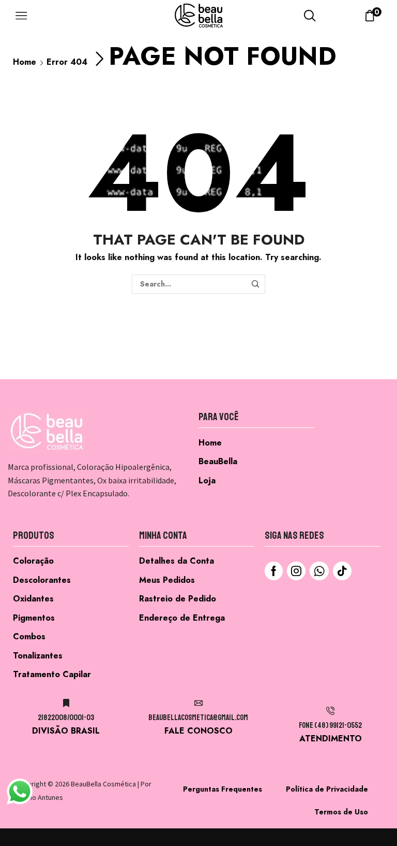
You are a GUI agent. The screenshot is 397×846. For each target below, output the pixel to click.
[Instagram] (296, 571)
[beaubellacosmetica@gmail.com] (198, 703)
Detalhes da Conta (176, 561)
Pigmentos (34, 618)
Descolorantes (42, 580)
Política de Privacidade (327, 789)
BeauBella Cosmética (103, 783)
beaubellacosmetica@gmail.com (198, 718)
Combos (29, 636)
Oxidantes (33, 599)
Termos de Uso (341, 812)
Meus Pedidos (167, 580)
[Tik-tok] (342, 571)
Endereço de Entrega (182, 618)
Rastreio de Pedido (177, 599)
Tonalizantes (38, 656)
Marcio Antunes (39, 797)
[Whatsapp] (319, 571)
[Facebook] (274, 571)
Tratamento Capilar (52, 674)
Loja (207, 480)
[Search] (255, 284)
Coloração (33, 561)
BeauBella (217, 461)
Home (24, 62)
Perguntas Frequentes (222, 789)
